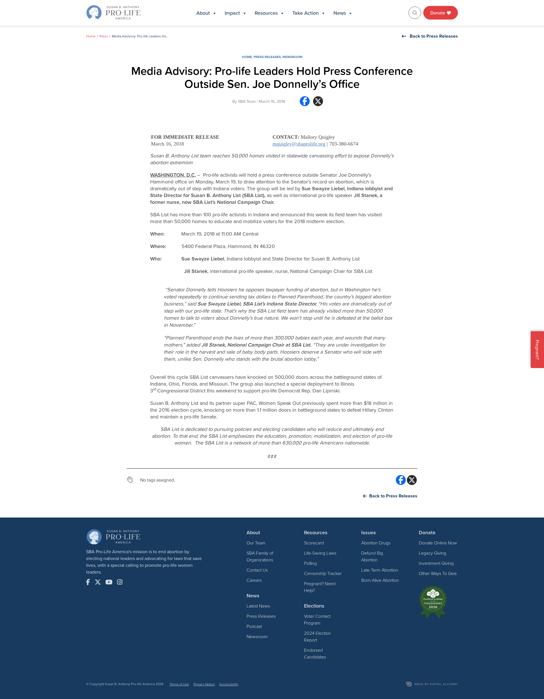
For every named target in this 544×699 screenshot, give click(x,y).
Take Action (305, 12)
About (203, 12)
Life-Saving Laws (320, 553)
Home (90, 36)
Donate (438, 13)
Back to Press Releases (434, 36)
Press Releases (267, 56)
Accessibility (228, 684)
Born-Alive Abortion (380, 580)
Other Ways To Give (438, 573)
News (339, 12)
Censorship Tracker (323, 573)
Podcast (254, 626)
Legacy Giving (432, 553)
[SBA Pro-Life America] (113, 12)
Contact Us (257, 570)
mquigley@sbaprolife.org (299, 144)
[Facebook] (305, 103)
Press (103, 36)
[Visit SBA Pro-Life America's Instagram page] (119, 582)
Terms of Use (179, 684)
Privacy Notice (204, 684)
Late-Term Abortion (379, 570)
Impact (232, 12)
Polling (310, 563)
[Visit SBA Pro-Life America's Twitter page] (98, 582)
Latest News (258, 606)
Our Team (255, 543)
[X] (318, 103)
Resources (266, 12)
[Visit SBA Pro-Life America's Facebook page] (88, 582)
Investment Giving (436, 563)
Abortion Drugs (375, 543)
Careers (254, 580)
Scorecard (314, 543)
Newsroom (292, 56)
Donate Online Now (438, 543)
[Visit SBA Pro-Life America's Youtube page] (108, 582)
